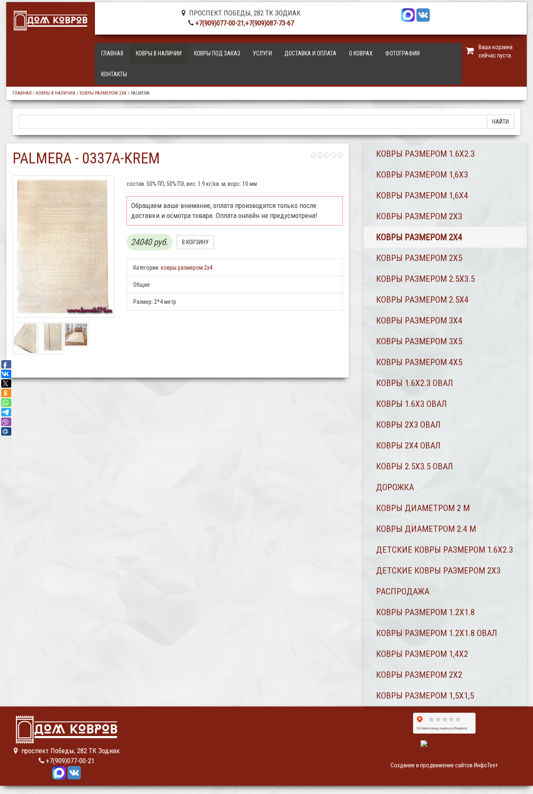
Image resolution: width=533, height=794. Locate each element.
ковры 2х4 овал (408, 446)
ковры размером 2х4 (103, 93)
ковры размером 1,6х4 (422, 195)
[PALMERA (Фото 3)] (76, 334)
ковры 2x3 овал (408, 425)
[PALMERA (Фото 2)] (50, 338)
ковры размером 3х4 (419, 321)
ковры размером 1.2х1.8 (425, 612)
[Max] (408, 14)
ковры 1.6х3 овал (411, 404)
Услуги (262, 53)
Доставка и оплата (310, 53)
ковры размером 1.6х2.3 (425, 154)
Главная (112, 53)
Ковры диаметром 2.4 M (426, 529)
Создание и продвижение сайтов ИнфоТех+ (444, 765)
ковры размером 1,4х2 (422, 654)
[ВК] (423, 14)
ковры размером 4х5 (419, 362)
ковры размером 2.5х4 (422, 300)
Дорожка (395, 487)
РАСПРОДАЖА (402, 591)
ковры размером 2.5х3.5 (425, 279)
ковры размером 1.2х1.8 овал (436, 633)
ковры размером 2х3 (419, 216)
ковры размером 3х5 (419, 341)
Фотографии (402, 53)
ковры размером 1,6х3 (422, 175)
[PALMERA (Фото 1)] (25, 338)
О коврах (361, 53)
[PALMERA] (63, 246)
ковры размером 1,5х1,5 (425, 696)
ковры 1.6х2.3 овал (414, 383)
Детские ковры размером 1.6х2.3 (444, 550)
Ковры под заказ (217, 53)
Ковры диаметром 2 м (423, 508)
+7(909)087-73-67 (269, 23)
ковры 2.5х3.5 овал (414, 466)
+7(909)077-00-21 (219, 23)
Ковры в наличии (159, 53)
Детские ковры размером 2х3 (438, 571)
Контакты (114, 74)
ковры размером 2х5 (419, 258)
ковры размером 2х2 (419, 675)
